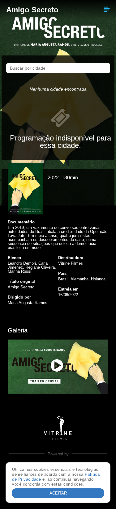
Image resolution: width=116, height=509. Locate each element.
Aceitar (58, 493)
